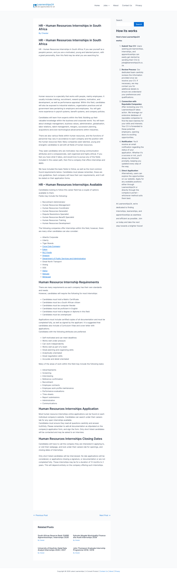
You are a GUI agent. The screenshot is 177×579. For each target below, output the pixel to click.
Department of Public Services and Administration (64, 258)
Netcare (45, 274)
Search (119, 20)
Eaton (44, 249)
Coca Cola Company (51, 246)
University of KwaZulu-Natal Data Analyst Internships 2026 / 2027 (52, 549)
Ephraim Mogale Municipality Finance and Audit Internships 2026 (89, 536)
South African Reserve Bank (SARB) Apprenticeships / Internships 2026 (53, 536)
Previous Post (40, 515)
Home (97, 5)
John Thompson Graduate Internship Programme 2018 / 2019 (89, 549)
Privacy (139, 5)
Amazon (46, 255)
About (115, 5)
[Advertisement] (72, 79)
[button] (108, 5)
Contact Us (127, 5)
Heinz (44, 271)
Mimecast (46, 277)
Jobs (105, 5)
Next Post (105, 515)
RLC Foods (47, 252)
